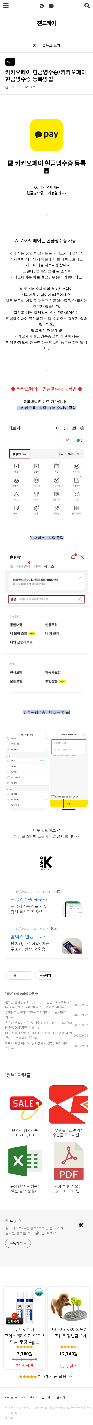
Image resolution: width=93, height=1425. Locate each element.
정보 (9, 993)
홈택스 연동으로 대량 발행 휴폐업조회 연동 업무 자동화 (29, 936)
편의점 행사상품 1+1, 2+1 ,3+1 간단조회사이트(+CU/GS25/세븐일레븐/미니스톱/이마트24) (38, 1004)
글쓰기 (60, 1397)
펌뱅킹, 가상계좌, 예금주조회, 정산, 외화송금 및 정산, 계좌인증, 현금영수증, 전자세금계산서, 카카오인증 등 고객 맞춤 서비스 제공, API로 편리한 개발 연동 (31, 946)
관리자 (46, 1397)
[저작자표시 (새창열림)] (58, 975)
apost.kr (29, 1397)
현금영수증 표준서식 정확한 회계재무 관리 (31, 899)
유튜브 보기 (51, 45)
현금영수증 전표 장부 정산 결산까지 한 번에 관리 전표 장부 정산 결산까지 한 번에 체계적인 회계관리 (30, 909)
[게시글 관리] (27, 975)
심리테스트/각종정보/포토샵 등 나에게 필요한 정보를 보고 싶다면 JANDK (34, 1230)
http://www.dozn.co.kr (29, 929)
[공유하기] (21, 975)
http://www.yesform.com (31, 891)
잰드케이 (46, 22)
